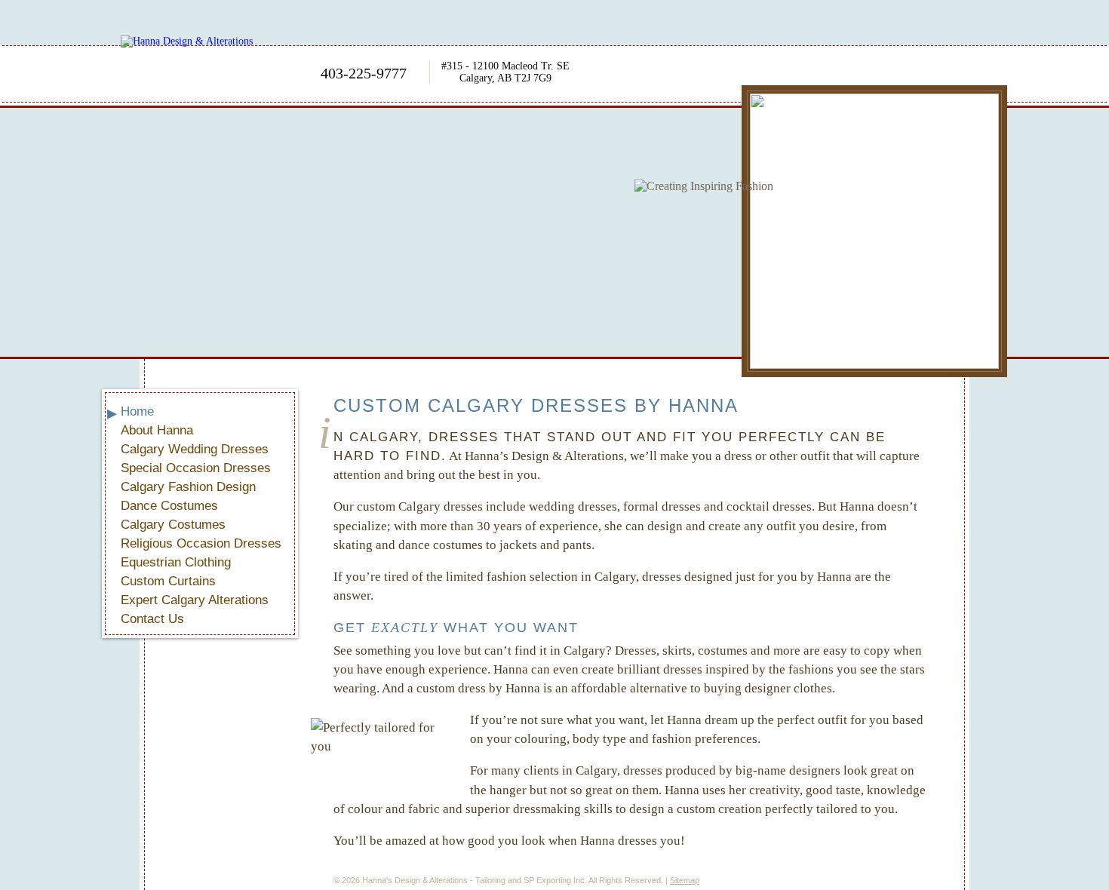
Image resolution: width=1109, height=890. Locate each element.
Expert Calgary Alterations (195, 600)
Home (137, 411)
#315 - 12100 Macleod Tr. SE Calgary (505, 72)
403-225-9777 (364, 73)
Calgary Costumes (173, 524)
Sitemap (684, 880)
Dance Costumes (169, 506)
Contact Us (152, 619)
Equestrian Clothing (176, 562)
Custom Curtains (168, 581)
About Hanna (157, 430)
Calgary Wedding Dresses (195, 449)
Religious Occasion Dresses (201, 543)
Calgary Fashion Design (188, 487)
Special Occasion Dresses (196, 468)
